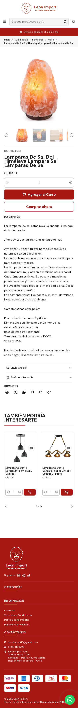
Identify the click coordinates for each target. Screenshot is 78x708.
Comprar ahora (39, 206)
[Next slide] (71, 135)
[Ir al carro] (73, 22)
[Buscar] (65, 22)
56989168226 (16, 647)
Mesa (51, 40)
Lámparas (37, 40)
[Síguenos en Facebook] (24, 575)
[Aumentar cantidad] (71, 182)
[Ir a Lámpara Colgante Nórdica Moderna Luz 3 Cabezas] (20, 448)
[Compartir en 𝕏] (16, 392)
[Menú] (4, 22)
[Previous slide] (7, 135)
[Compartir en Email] (41, 392)
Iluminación (21, 40)
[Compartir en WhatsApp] (24, 392)
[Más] (31, 448)
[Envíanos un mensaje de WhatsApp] (70, 700)
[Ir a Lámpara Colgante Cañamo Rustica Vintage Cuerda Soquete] (57, 448)
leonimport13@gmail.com (23, 642)
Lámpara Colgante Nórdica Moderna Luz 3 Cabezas (18, 470)
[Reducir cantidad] (7, 182)
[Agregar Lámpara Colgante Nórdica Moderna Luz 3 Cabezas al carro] (30, 492)
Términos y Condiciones (18, 615)
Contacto (9, 610)
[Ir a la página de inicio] (39, 9)
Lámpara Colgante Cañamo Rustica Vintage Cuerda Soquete (56, 470)
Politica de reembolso (17, 619)
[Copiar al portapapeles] (49, 392)
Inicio (7, 40)
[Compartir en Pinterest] (32, 392)
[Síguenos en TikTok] (29, 575)
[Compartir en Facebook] (7, 392)
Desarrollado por (54, 702)
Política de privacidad (16, 624)
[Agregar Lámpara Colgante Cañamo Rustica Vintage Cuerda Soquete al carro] (67, 492)
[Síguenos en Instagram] (19, 575)
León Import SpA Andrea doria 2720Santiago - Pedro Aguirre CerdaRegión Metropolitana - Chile (26, 656)
